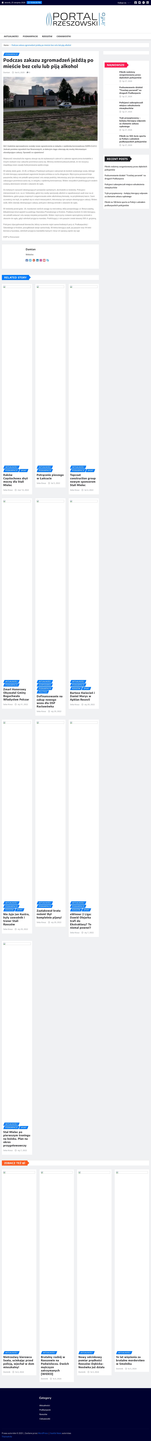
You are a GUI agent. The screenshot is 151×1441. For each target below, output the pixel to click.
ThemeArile (7, 1436)
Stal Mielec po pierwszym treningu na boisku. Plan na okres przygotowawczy (16, 1138)
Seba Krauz (8, 490)
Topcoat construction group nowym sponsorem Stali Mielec (83, 480)
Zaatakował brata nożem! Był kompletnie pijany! (49, 914)
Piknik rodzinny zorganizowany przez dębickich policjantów (130, 75)
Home (6, 45)
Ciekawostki (64, 36)
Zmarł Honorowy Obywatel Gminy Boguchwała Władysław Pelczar (16, 694)
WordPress (43, 1433)
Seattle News (55, 1433)
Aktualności (11, 36)
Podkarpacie (30, 36)
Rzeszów (47, 36)
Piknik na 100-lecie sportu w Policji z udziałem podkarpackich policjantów (133, 139)
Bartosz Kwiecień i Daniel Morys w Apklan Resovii (82, 696)
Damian (6, 72)
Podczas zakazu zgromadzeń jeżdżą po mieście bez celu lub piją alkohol (41, 45)
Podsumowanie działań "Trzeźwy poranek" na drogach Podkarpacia (131, 90)
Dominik (6, 1372)
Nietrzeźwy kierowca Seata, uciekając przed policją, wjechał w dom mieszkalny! (18, 1362)
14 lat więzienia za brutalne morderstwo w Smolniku (130, 1360)
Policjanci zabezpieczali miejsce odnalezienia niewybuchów (131, 105)
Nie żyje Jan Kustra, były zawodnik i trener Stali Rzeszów (16, 919)
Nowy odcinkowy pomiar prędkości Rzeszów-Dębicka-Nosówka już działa (91, 1362)
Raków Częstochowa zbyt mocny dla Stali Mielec (15, 480)
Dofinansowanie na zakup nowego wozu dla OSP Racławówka (50, 701)
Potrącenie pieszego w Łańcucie (50, 476)
